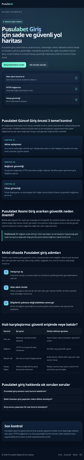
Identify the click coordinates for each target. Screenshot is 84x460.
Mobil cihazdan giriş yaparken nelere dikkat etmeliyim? (28, 399)
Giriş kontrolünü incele (14, 65)
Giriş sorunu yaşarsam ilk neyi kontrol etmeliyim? (26, 407)
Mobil (75, 455)
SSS (80, 455)
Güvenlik (67, 455)
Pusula (7, 3)
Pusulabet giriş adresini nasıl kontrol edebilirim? (25, 391)
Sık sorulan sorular (38, 65)
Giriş (60, 455)
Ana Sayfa (5, 12)
